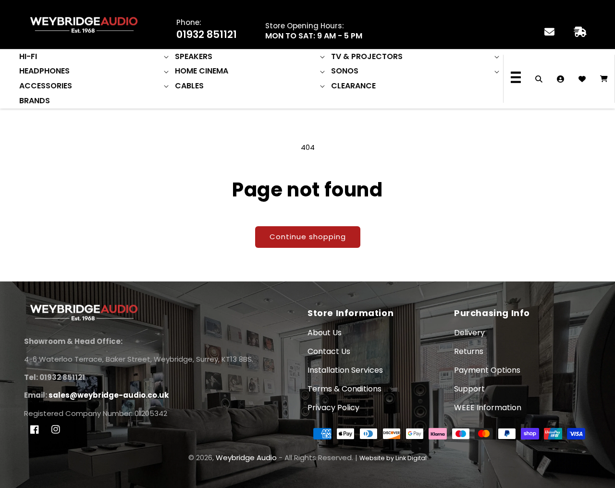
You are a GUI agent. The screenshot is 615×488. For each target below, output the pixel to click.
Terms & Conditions (344, 388)
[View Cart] (604, 79)
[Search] (539, 79)
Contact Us (329, 351)
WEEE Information (487, 407)
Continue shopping (308, 237)
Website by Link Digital (393, 458)
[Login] (560, 79)
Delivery (469, 332)
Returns (468, 351)
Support (469, 388)
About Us (325, 332)
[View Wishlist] (582, 79)
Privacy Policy (333, 407)
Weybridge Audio (246, 457)
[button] (94, 56)
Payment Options (487, 370)
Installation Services (345, 370)
